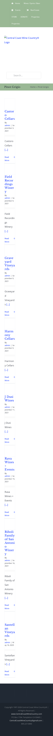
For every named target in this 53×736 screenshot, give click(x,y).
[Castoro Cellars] (9, 103)
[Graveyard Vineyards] (9, 250)
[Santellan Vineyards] (9, 617)
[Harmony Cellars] (9, 323)
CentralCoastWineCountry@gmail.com (26, 720)
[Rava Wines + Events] (9, 451)
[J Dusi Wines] (9, 389)
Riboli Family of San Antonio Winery (10, 543)
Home (33, 87)
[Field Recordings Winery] (9, 169)
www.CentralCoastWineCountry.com (26, 714)
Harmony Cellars (10, 335)
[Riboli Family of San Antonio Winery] (9, 524)
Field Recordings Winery (9, 184)
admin (7, 125)
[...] (6, 149)
